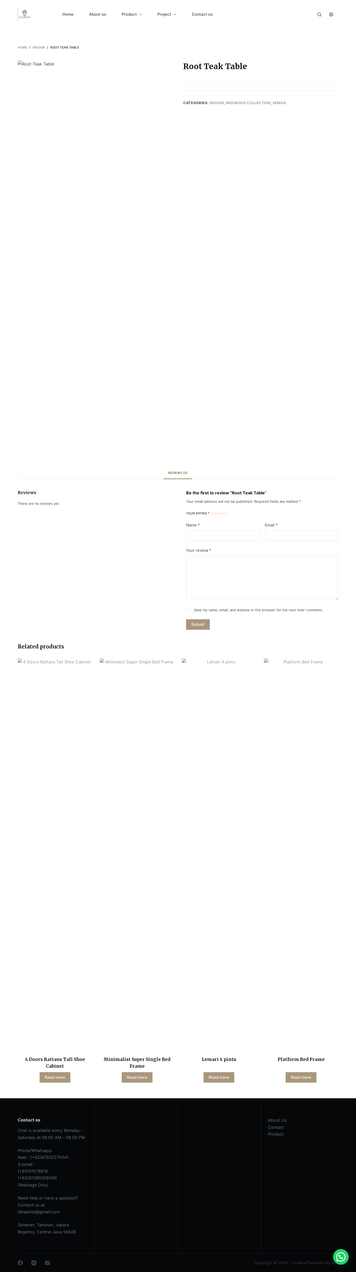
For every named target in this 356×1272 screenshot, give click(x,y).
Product (129, 14)
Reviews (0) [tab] (178, 473)
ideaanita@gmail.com (39, 1211)
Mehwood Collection (248, 103)
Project (164, 14)
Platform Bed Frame (301, 1059)
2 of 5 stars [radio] (215, 513)
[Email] (47, 1262)
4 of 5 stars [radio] (222, 513)
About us (97, 14)
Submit (198, 624)
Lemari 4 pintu (219, 1059)
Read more (55, 1077)
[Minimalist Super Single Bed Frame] (137, 854)
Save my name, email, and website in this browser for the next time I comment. (258, 610)
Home (68, 14)
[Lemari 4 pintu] (219, 854)
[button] (341, 1257)
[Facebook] (20, 1262)
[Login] (331, 14)
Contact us (202, 14)
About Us (277, 1120)
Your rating (198, 513)
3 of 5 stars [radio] (219, 513)
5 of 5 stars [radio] (226, 513)
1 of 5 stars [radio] (212, 513)
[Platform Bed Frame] (301, 854)
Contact (276, 1127)
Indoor (217, 103)
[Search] (319, 14)
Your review (198, 550)
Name (193, 525)
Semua (279, 103)
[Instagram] (33, 1262)
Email (271, 525)
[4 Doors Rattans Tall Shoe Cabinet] (55, 854)
